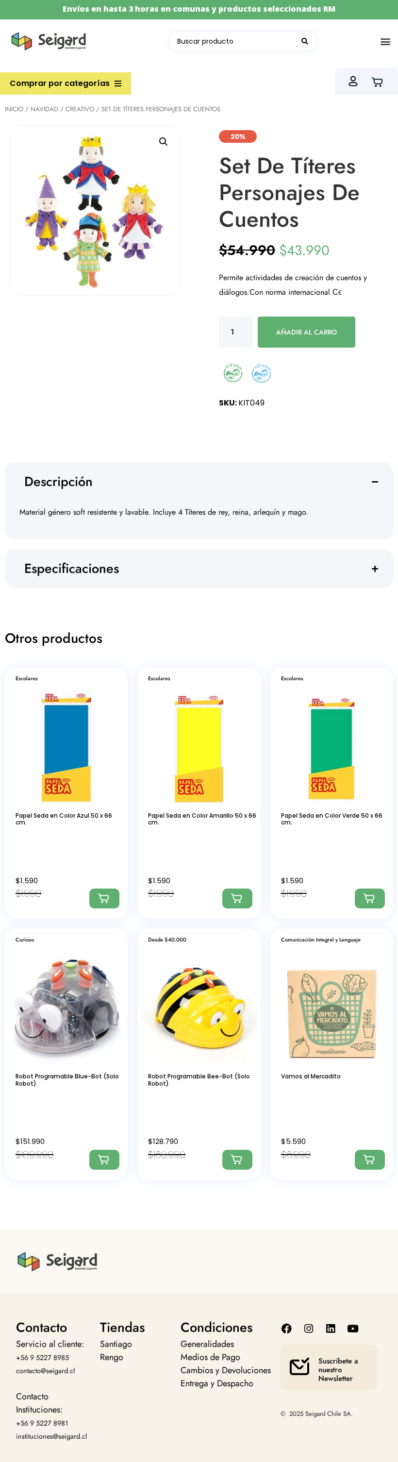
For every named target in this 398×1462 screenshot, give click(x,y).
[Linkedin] (331, 1329)
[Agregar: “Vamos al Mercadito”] (370, 1160)
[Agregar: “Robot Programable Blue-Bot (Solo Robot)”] (104, 1160)
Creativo (80, 109)
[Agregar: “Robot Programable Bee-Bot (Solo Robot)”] (237, 1160)
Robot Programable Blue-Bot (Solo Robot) (67, 1079)
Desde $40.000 (167, 939)
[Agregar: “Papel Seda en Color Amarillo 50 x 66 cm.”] (237, 898)
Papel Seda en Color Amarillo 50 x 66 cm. (202, 818)
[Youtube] (353, 1329)
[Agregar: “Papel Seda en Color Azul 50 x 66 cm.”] (104, 898)
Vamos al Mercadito (311, 1076)
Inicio (14, 109)
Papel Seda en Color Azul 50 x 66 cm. (64, 818)
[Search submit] (304, 41)
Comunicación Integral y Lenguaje (321, 939)
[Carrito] (380, 81)
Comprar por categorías (60, 83)
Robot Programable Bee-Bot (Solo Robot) (199, 1079)
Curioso (25, 939)
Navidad (44, 109)
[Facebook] (287, 1329)
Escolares (27, 678)
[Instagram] (309, 1329)
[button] (385, 42)
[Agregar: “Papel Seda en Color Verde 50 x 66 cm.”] (370, 898)
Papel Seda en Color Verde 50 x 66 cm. (331, 818)
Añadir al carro (306, 332)
